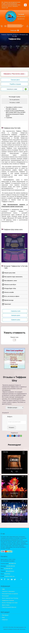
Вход (3, 617)
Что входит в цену (14, 96)
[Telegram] (17, 436)
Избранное (5, 619)
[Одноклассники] (10, 436)
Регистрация (5, 615)
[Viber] (19, 436)
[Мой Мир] (12, 436)
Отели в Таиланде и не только (9, 602)
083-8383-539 (12, 563)
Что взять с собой (14, 102)
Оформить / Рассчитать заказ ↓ (14, 74)
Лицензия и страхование (8, 591)
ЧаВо (3, 589)
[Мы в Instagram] (18, 579)
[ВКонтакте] (8, 436)
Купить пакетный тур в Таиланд (10, 598)
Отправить (11, 427)
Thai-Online (7, 573)
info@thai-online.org (9, 576)
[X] (14, 436)
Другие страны (6, 605)
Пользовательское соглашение (10, 593)
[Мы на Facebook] (5, 579)
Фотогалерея (5, 595)
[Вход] (8, 418)
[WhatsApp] (21, 436)
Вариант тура (14, 337)
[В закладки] (17, 471)
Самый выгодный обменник (9, 607)
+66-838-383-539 (10, 566)
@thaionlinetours (10, 571)
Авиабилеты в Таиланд (8, 600)
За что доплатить (14, 99)
